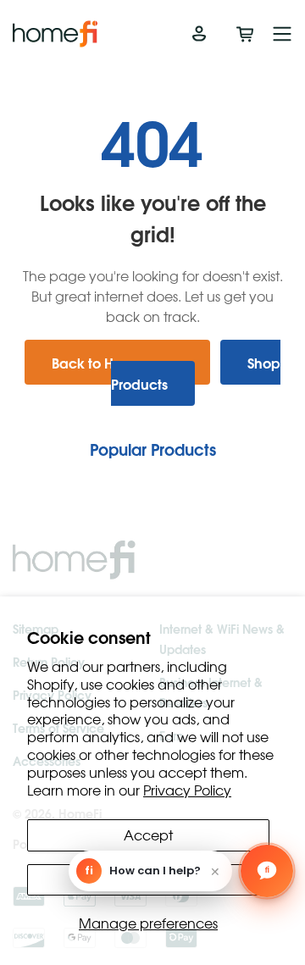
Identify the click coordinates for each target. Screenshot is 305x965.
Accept (148, 834)
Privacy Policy (187, 789)
